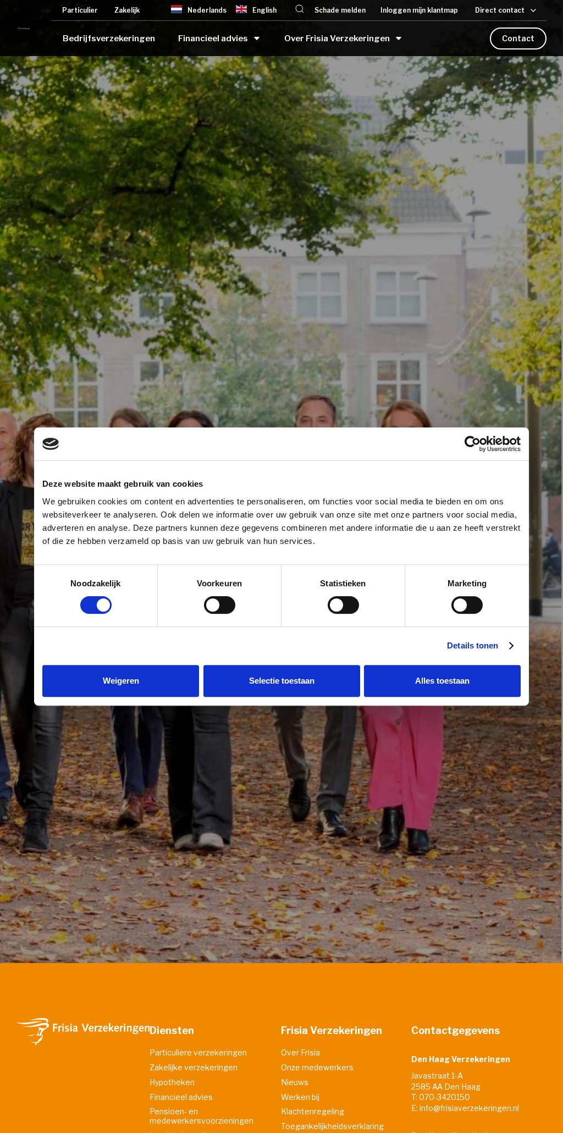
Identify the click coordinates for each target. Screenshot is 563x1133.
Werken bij (300, 1097)
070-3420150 (444, 1097)
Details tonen (472, 645)
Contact (518, 38)
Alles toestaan (442, 680)
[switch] (219, 605)
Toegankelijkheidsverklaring (332, 1126)
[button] (299, 10)
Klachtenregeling (312, 1111)
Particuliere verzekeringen (198, 1052)
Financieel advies (181, 1097)
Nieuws (294, 1082)
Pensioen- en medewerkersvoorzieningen (201, 1116)
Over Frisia (300, 1052)
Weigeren (121, 680)
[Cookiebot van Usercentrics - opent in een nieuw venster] (472, 444)
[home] (23, 28)
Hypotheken (172, 1082)
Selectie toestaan (281, 680)
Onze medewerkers (317, 1067)
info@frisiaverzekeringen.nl (469, 1108)
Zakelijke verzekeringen (194, 1067)
